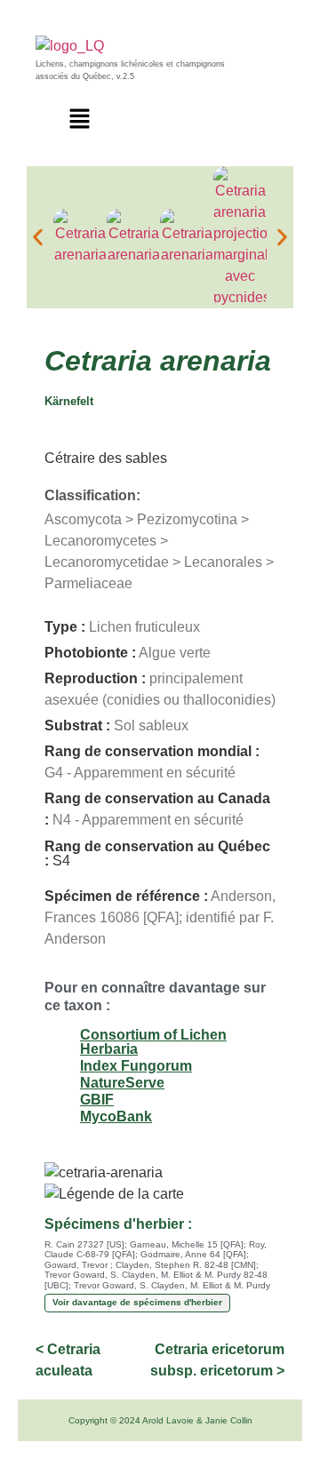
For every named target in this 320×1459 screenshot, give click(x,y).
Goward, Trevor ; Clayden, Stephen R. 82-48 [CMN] (150, 1265)
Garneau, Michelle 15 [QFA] (187, 1244)
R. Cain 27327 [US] (84, 1244)
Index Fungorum (136, 1065)
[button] (80, 120)
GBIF (97, 1099)
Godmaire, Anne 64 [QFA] (193, 1254)
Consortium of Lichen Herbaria (153, 1041)
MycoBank (116, 1116)
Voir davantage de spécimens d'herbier (137, 1302)
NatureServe (122, 1082)
